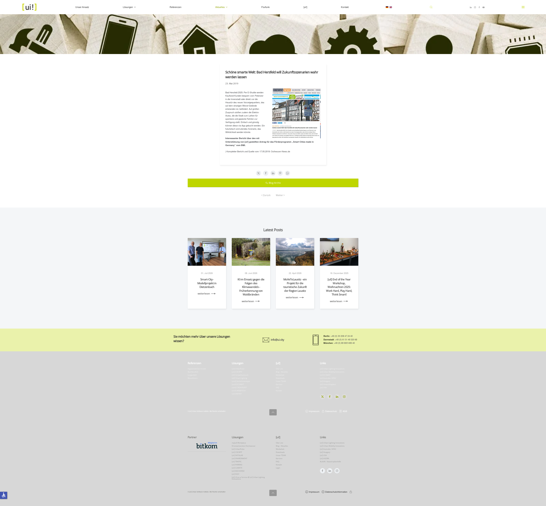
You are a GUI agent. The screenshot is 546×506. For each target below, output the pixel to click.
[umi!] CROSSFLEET (239, 387)
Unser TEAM (281, 381)
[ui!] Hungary (325, 381)
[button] (431, 7)
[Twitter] (258, 173)
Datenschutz (331, 411)
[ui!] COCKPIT (237, 372)
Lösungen (237, 363)
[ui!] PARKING (237, 464)
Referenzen (175, 7)
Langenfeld (192, 375)
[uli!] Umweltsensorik (240, 375)
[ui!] (305, 7)
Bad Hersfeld (193, 372)
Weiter (279, 195)
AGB (345, 411)
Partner (192, 437)
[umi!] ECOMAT (238, 384)
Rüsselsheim (193, 378)
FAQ (277, 387)
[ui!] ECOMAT (325, 375)
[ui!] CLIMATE (237, 468)
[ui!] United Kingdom (328, 384)
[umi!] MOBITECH (239, 390)
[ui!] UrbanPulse (238, 369)
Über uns (279, 369)
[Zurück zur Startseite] (30, 7)
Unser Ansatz (82, 7)
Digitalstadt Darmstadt (197, 369)
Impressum (314, 411)
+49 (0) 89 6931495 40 (344, 342)
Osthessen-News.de (280, 151)
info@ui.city (277, 340)
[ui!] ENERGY (237, 394)
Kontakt (345, 7)
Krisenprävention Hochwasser (244, 446)
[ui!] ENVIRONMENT (239, 458)
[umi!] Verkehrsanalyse (241, 381)
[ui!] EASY (235, 474)
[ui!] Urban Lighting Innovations (332, 369)
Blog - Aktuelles (282, 372)
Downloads (280, 378)
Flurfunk (265, 7)
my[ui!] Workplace (239, 443)
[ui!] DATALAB (237, 455)
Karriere (279, 384)
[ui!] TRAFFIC (237, 461)
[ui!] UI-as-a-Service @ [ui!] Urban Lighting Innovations (248, 478)
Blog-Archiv (275, 182)
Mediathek (280, 375)
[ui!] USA (323, 387)
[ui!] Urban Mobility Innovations (332, 372)
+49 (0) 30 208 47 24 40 (342, 335)
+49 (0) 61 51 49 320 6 (345, 339)
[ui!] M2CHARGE (238, 471)
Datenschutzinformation (336, 491)
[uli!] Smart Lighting (239, 378)
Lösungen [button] (128, 7)
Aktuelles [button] (220, 7)
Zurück (266, 195)
